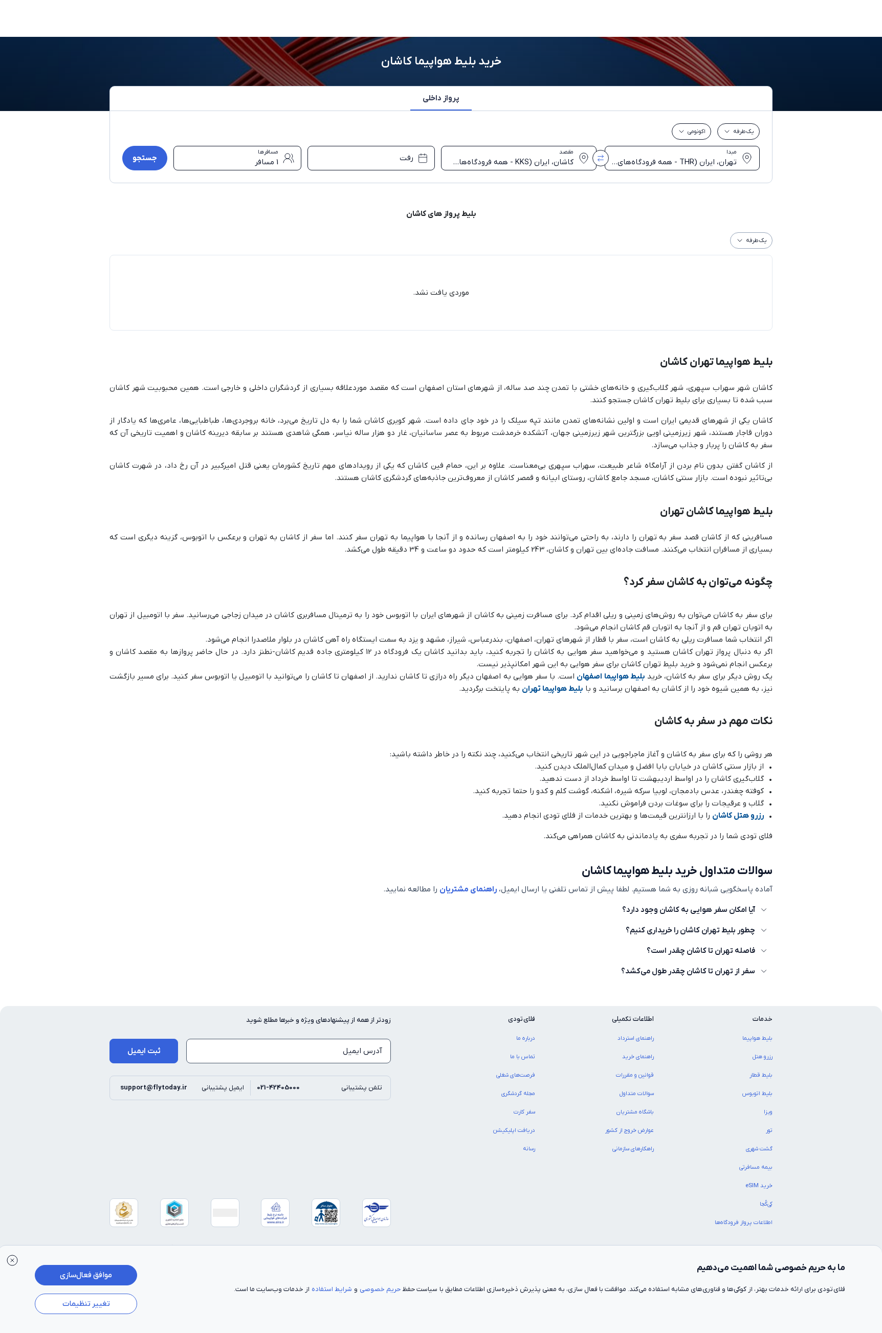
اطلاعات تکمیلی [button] (633, 1019)
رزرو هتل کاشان (738, 816)
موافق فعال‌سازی (86, 1275)
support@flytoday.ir (153, 1087)
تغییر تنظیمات (86, 1304)
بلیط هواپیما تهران (552, 689)
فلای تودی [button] (521, 1019)
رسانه (529, 1149)
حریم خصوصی (380, 1289)
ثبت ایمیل (144, 1051)
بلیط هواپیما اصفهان (611, 676)
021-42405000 (278, 1087)
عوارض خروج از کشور (629, 1130)
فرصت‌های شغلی (515, 1075)
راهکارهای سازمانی (633, 1149)
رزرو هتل (763, 1057)
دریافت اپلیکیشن (514, 1130)
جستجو (145, 158)
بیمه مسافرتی (756, 1167)
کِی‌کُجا (766, 1204)
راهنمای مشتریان (468, 889)
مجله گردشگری (518, 1093)
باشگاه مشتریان (635, 1112)
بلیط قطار (761, 1075)
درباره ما (525, 1038)
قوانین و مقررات (635, 1075)
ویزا (768, 1112)
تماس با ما (522, 1057)
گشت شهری (759, 1149)
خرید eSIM (759, 1186)
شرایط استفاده (332, 1289)
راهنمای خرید (638, 1057)
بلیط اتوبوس (757, 1093)
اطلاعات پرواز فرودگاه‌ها (744, 1222)
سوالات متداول (637, 1093)
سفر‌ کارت (524, 1112)
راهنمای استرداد (636, 1038)
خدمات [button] (763, 1019)
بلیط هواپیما (757, 1038)
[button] (441, 101)
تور (769, 1130)
